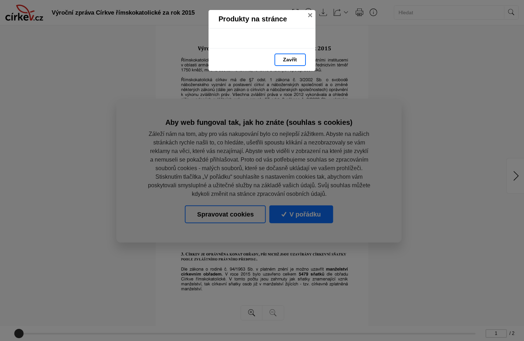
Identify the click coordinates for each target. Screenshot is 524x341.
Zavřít (290, 59)
